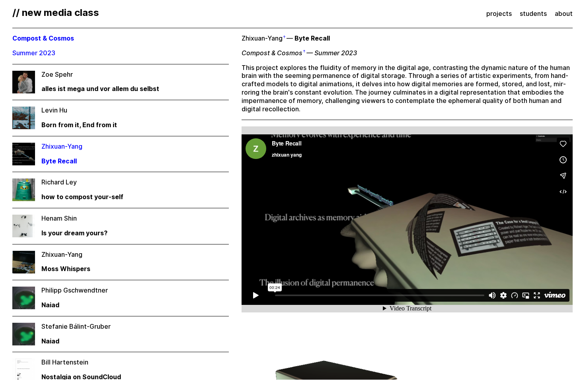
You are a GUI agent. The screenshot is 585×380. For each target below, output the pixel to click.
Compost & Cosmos (272, 53)
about (564, 13)
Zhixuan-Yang (262, 38)
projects (499, 13)
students (533, 13)
